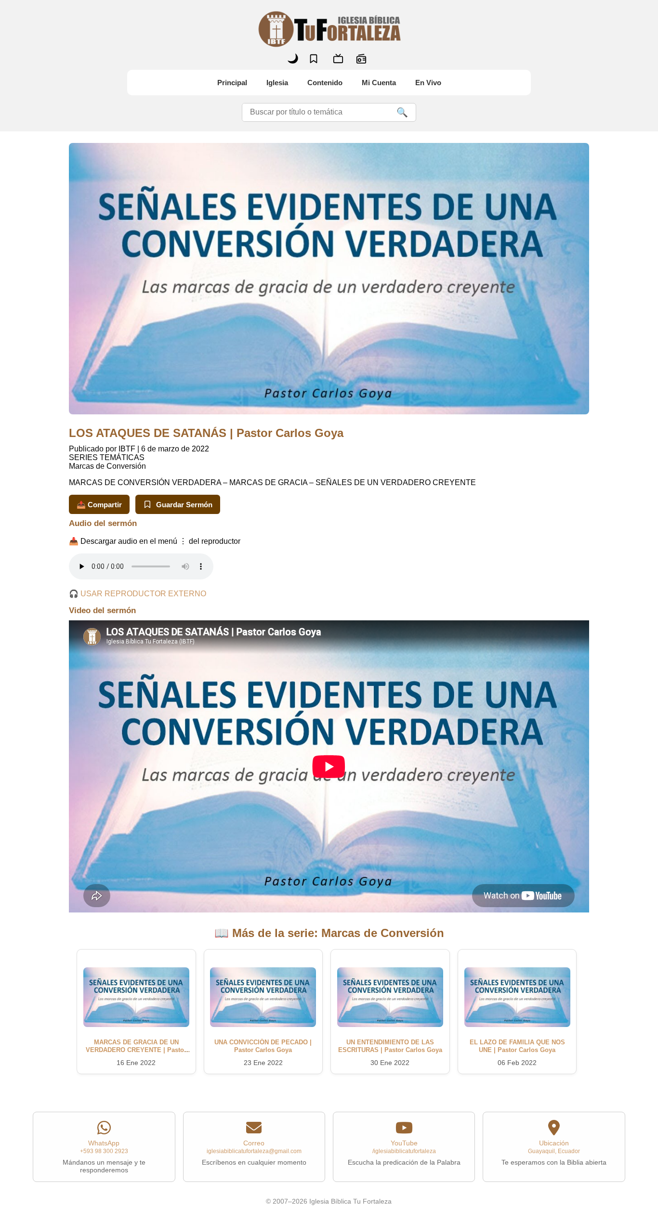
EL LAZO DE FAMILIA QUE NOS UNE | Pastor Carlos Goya (517, 1046)
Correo (254, 1152)
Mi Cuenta (379, 82)
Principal (232, 82)
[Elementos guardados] (314, 58)
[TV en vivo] (338, 58)
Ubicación (553, 1152)
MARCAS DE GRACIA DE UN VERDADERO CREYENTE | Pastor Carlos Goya (136, 1050)
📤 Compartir (99, 505)
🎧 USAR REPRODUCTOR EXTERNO (137, 594)
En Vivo (428, 82)
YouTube (404, 1152)
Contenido (324, 82)
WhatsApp (104, 1156)
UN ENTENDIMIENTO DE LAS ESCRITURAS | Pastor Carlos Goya (390, 1046)
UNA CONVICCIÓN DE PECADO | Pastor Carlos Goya (263, 1046)
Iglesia (277, 82)
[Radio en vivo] (361, 58)
